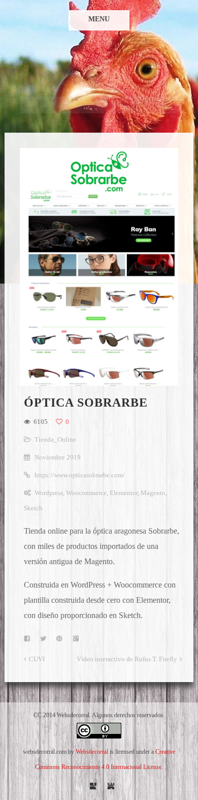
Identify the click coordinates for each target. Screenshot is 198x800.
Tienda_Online (55, 439)
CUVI (37, 659)
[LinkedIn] (111, 786)
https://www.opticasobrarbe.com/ (80, 475)
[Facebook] (93, 786)
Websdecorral (92, 751)
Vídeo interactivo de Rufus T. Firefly (127, 659)
